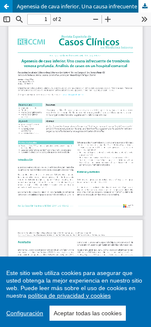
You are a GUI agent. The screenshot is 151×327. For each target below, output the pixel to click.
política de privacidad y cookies (69, 295)
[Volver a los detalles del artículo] (6, 6)
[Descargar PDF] (144, 6)
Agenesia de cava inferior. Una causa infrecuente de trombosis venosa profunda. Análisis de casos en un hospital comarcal (84, 6)
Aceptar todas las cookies (88, 313)
